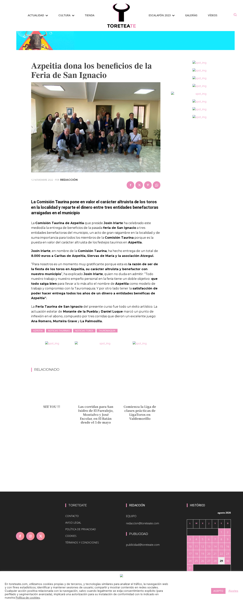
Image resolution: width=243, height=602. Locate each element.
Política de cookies (28, 597)
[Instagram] (30, 536)
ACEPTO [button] (218, 590)
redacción (69, 179)
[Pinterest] (148, 185)
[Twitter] (139, 185)
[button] (235, 14)
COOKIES (71, 536)
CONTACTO (72, 516)
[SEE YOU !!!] (51, 390)
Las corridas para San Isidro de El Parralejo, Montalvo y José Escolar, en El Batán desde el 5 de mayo (96, 414)
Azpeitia (38, 330)
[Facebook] (130, 185)
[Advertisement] (100, 357)
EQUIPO (131, 516)
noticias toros (84, 330)
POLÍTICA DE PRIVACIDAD (80, 529)
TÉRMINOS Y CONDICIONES (82, 542)
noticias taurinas (59, 330)
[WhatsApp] (156, 185)
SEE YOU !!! (51, 406)
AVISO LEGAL (73, 522)
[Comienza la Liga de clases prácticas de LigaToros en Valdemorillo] (139, 390)
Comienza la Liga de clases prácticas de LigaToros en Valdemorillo (140, 412)
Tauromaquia (107, 330)
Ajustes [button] (233, 591)
